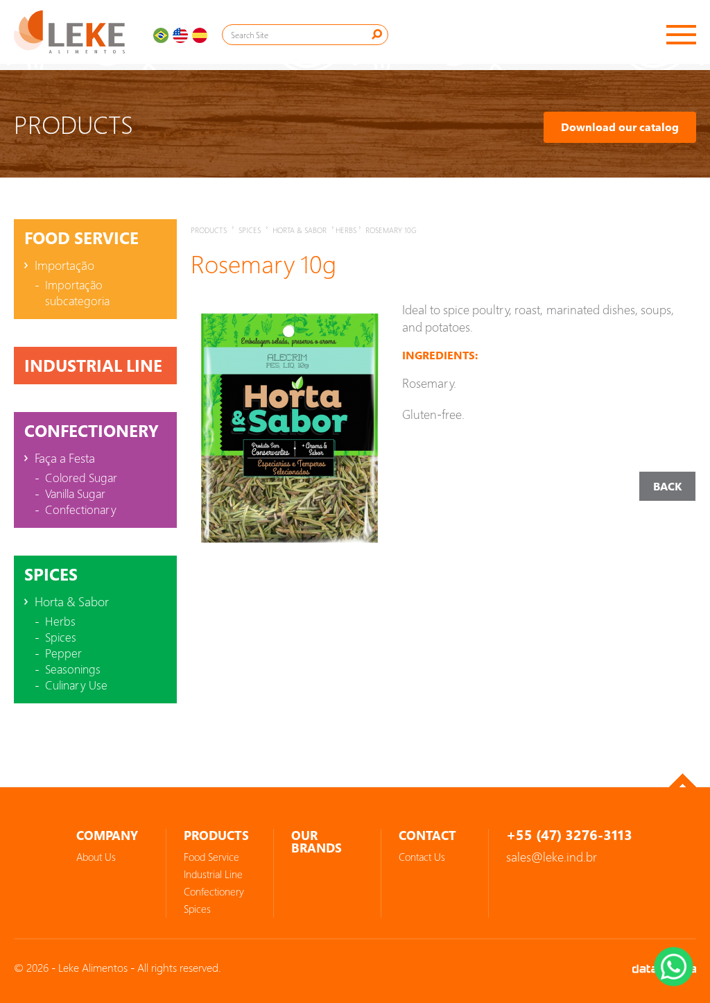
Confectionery (91, 430)
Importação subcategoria (77, 293)
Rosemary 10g (390, 230)
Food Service (81, 238)
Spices (51, 574)
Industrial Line (93, 365)
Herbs (60, 621)
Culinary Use (76, 685)
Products (209, 230)
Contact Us (422, 857)
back (667, 486)
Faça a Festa (65, 457)
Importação (64, 265)
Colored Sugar (81, 478)
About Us (96, 857)
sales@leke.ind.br (551, 856)
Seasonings (73, 669)
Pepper (63, 653)
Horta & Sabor (72, 601)
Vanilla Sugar (75, 494)
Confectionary (80, 509)
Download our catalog (620, 127)
